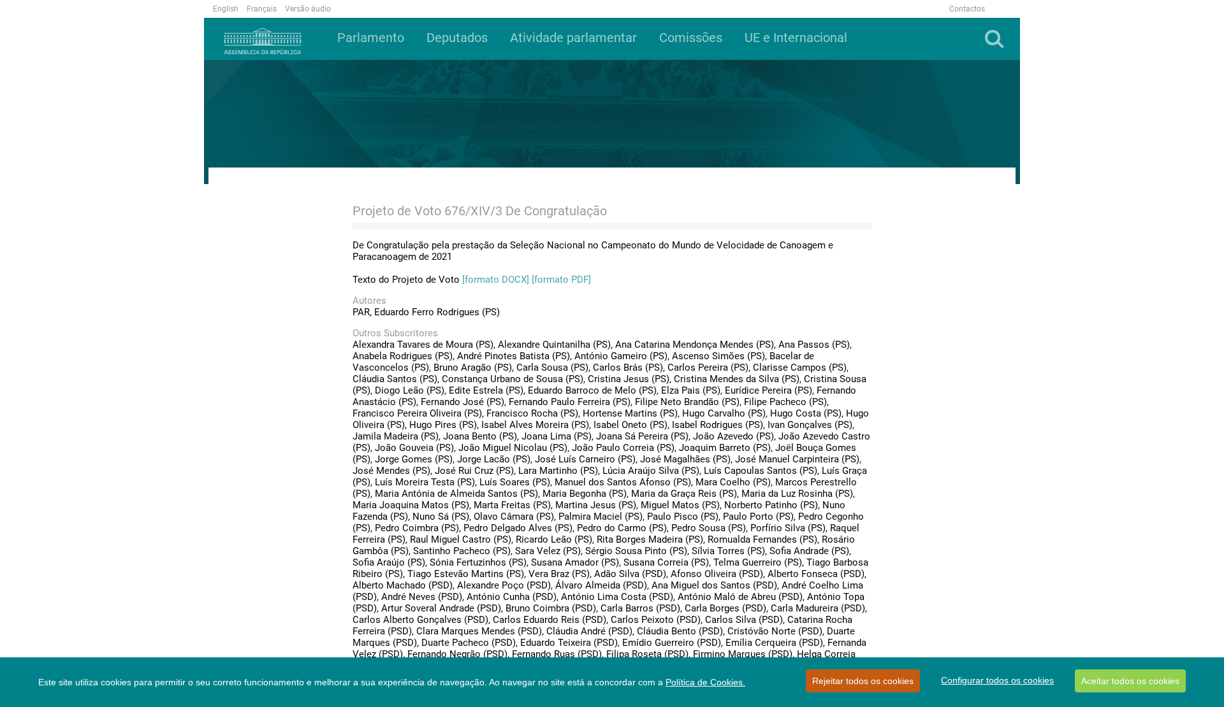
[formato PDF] (561, 279)
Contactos (967, 8)
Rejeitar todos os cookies (863, 681)
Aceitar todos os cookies (1130, 681)
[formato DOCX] (495, 279)
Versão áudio (308, 8)
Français (262, 8)
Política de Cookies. (705, 682)
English (225, 8)
